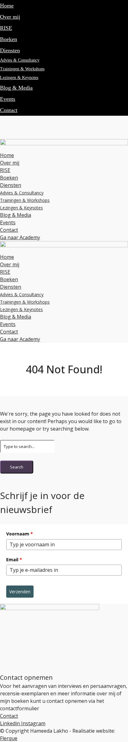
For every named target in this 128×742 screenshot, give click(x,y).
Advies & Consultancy (19, 60)
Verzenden (19, 592)
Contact (8, 110)
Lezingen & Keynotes (19, 77)
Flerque (8, 738)
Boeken (8, 39)
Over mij (10, 17)
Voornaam (19, 534)
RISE (6, 28)
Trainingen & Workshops (22, 69)
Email (14, 559)
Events (7, 99)
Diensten (10, 50)
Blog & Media (16, 88)
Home (7, 5)
